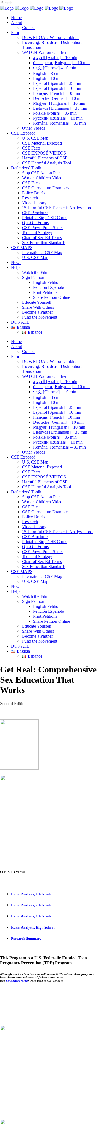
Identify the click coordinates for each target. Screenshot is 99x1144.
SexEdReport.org (17, 980)
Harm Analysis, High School (33, 927)
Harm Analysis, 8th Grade (31, 916)
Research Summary (26, 938)
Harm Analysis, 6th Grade (31, 894)
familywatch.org (49, 1102)
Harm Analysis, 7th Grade (31, 905)
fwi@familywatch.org (48, 1097)
